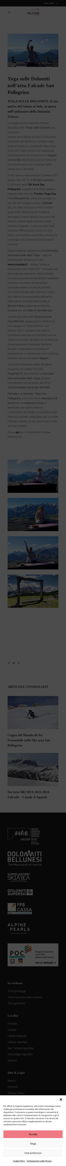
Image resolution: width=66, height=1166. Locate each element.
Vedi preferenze (33, 1153)
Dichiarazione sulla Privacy (39, 1161)
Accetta (33, 1134)
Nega (33, 1143)
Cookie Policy (19, 1161)
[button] (61, 1099)
